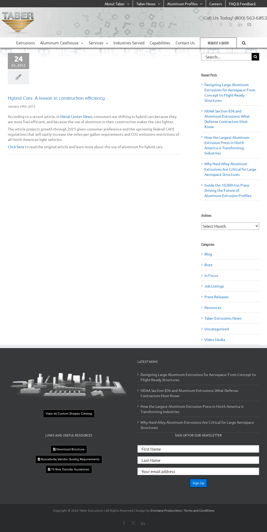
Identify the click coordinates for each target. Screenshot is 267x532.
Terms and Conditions (199, 510)
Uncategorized (216, 328)
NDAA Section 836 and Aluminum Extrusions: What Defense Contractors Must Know (189, 393)
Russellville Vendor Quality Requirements (70, 459)
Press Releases (216, 296)
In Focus (211, 275)
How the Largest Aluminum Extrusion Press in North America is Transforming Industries (192, 409)
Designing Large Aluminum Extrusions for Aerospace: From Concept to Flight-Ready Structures (198, 377)
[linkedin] (240, 24)
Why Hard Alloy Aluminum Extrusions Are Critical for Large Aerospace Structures (230, 168)
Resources (212, 307)
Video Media (214, 339)
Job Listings (214, 286)
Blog (208, 254)
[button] (244, 42)
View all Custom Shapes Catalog (69, 414)
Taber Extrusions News (222, 318)
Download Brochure (70, 449)
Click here (16, 146)
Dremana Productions (165, 510)
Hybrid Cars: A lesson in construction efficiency (56, 98)
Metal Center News (76, 116)
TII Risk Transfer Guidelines (69, 469)
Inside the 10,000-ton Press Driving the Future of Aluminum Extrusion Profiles (227, 190)
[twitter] (230, 24)
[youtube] (249, 24)
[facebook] (221, 24)
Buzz (208, 264)
